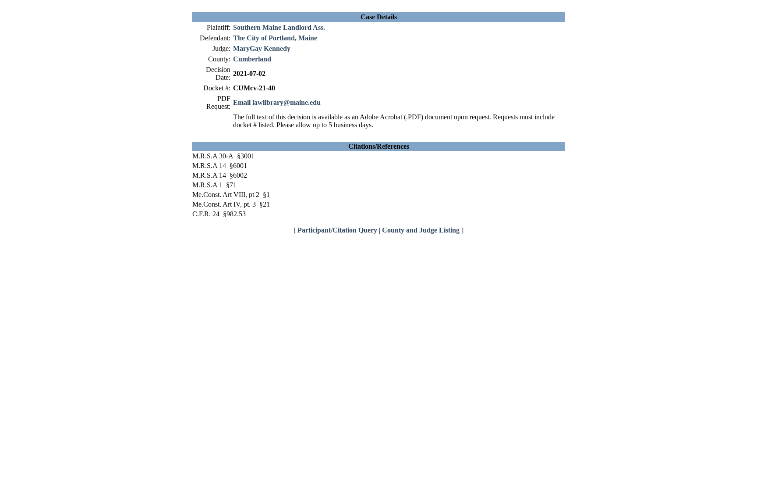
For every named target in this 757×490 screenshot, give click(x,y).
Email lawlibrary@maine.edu (277, 102)
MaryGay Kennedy (261, 48)
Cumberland (252, 59)
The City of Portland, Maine (275, 38)
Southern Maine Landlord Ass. (279, 27)
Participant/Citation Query (337, 230)
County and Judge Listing (421, 230)
